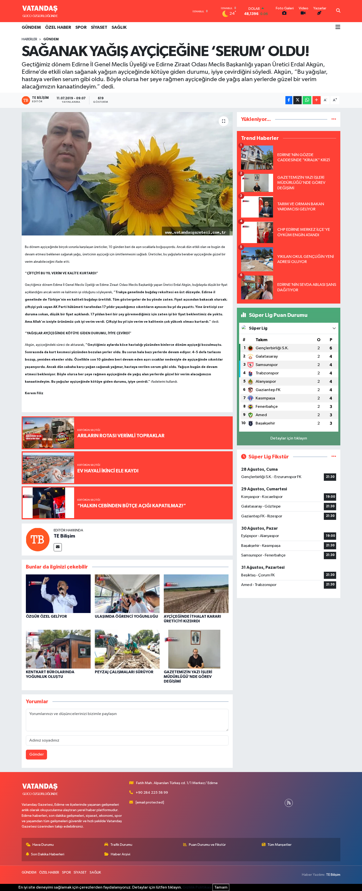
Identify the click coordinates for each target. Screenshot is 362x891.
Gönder (36, 754)
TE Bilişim (64, 536)
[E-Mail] (58, 547)
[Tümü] (333, 119)
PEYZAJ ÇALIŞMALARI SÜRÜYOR (124, 672)
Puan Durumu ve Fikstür (207, 845)
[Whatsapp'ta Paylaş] (307, 100)
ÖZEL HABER (58, 27)
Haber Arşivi (120, 854)
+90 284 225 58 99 (152, 792)
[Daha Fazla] (317, 100)
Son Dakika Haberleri (47, 854)
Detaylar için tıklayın (288, 438)
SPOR (81, 27)
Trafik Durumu (121, 845)
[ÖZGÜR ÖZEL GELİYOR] (58, 593)
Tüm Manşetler (279, 845)
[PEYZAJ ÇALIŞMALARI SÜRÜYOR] (127, 649)
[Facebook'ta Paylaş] (288, 100)
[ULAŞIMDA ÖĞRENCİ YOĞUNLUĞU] (127, 593)
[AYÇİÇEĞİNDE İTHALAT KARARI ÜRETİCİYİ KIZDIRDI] (196, 593)
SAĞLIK (119, 27)
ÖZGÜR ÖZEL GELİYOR (46, 616)
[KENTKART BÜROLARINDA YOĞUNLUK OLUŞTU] (58, 649)
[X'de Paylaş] (297, 100)
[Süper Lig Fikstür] (333, 457)
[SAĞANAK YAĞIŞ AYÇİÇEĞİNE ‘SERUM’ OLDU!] (127, 173)
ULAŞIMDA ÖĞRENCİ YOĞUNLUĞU (126, 616)
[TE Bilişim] (37, 539)
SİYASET (99, 27)
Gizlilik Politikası (197, 887)
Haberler (29, 39)
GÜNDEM (31, 27)
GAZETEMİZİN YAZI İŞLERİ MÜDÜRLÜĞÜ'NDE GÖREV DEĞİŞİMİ (188, 676)
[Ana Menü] (337, 27)
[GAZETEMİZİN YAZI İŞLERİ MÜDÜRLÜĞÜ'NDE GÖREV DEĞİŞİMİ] (196, 649)
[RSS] (289, 803)
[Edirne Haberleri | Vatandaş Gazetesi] (40, 11)
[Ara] (338, 11)
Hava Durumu (43, 845)
